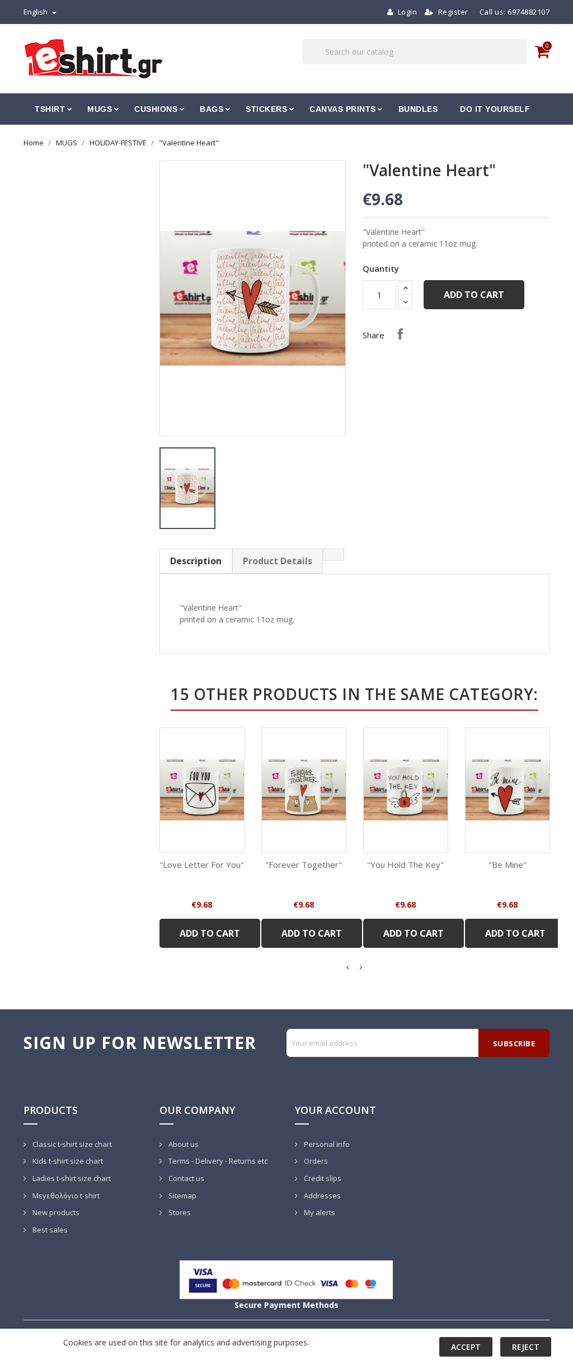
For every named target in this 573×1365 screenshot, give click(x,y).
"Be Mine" (508, 864)
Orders (315, 1161)
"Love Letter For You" (201, 864)
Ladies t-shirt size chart (71, 1178)
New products (55, 1212)
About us (183, 1144)
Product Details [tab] (277, 561)
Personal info (326, 1144)
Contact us (185, 1178)
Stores (179, 1212)
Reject (525, 1347)
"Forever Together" (303, 864)
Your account (335, 1110)
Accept (466, 1347)
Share (400, 334)
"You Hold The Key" (405, 864)
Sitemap (181, 1196)
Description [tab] (196, 561)
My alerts (318, 1212)
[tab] (333, 555)
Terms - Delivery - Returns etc (217, 1161)
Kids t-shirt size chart (67, 1161)
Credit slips (321, 1178)
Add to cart (474, 295)
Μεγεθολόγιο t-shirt (65, 1196)
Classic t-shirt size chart (71, 1144)
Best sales (49, 1230)
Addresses (321, 1196)
